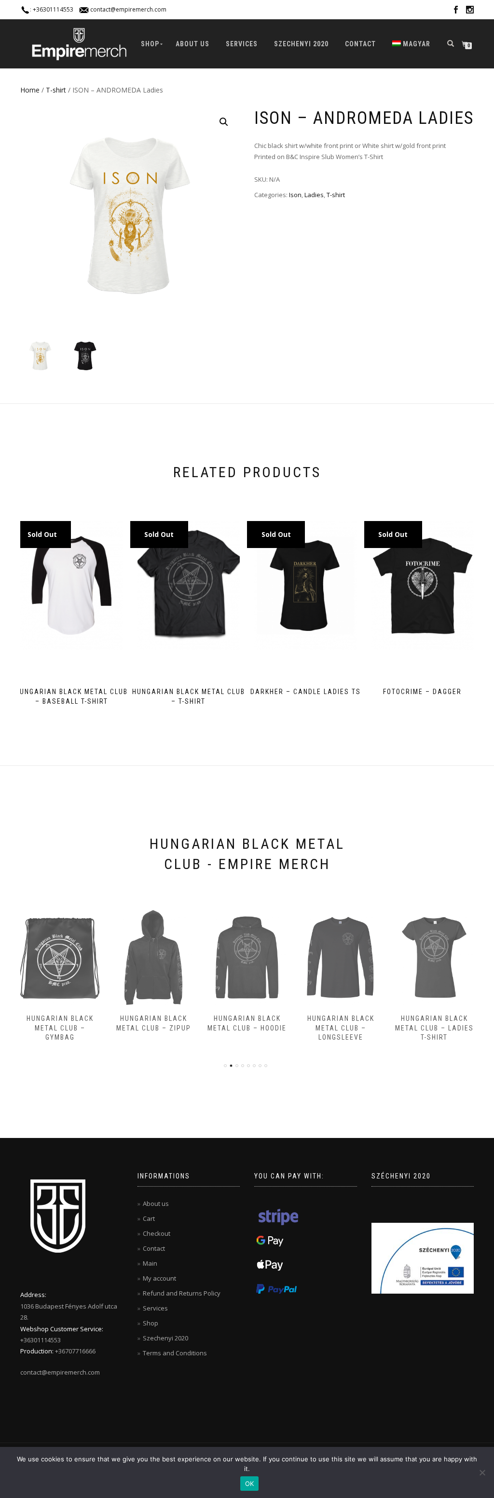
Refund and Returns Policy (181, 1293)
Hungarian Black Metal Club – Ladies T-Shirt (341, 1028)
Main (150, 1263)
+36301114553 (53, 9)
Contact (360, 44)
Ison (295, 194)
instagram (470, 11)
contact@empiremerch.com (128, 9)
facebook (456, 11)
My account (159, 1278)
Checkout (156, 1233)
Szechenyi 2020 (301, 44)
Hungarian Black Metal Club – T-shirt (434, 1028)
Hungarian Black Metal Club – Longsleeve (247, 1028)
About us (192, 44)
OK (249, 1483)
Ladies (314, 194)
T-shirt (56, 89)
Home (30, 89)
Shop (150, 44)
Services (242, 44)
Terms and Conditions (175, 1353)
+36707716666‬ (75, 1351)
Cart (149, 1218)
